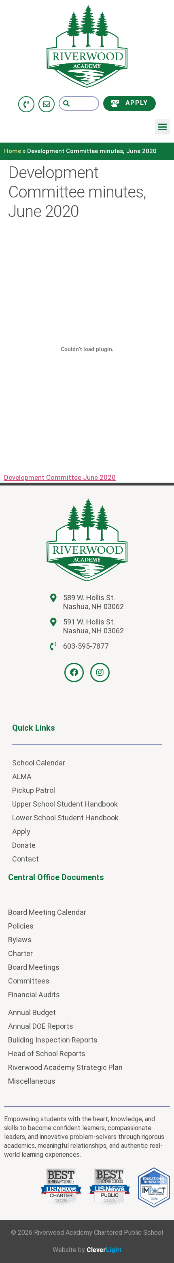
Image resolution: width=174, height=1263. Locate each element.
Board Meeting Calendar (47, 912)
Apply (21, 831)
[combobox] (79, 103)
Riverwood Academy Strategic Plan (65, 1067)
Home (12, 151)
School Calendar (38, 763)
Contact (25, 859)
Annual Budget (32, 1012)
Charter (20, 953)
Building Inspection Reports (53, 1040)
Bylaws (20, 939)
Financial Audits (34, 994)
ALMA (22, 776)
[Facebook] (74, 672)
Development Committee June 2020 (60, 477)
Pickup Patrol (33, 790)
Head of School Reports (46, 1053)
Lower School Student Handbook (65, 817)
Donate (24, 845)
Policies (21, 926)
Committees (28, 981)
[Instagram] (100, 672)
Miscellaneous (31, 1081)
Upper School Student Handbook (65, 804)
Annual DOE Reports (40, 1026)
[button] (162, 126)
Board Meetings (33, 967)
